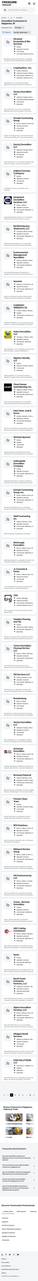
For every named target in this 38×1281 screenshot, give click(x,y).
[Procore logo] (9, 2)
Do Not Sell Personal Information (10, 1269)
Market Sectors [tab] (21, 1211)
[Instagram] (14, 1255)
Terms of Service (6, 1266)
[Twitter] (10, 1255)
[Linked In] (2, 1255)
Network (6, 5)
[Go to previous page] (4, 1095)
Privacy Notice (5, 1262)
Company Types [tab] (8, 1211)
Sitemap (4, 1273)
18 (30, 1095)
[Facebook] (6, 1255)
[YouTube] (18, 1255)
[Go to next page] (33, 1095)
